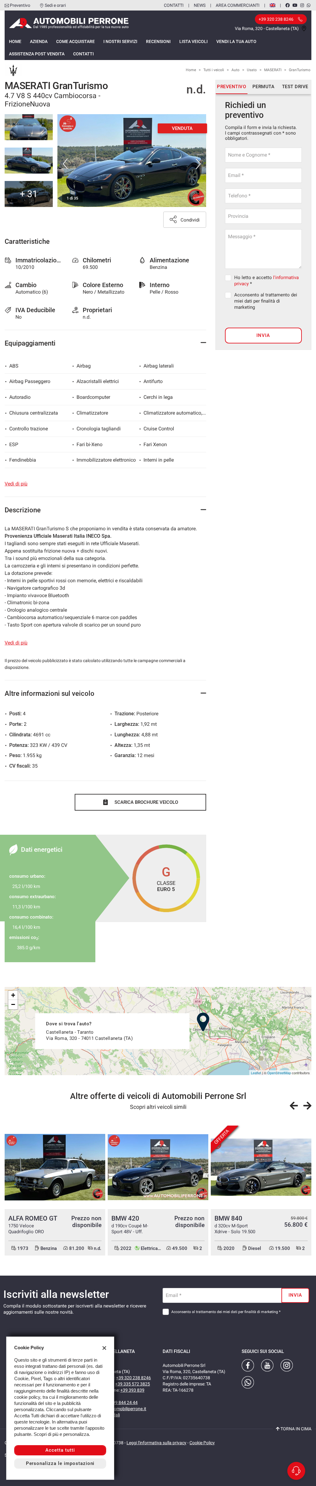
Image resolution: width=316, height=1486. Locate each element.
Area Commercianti (238, 5)
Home (15, 41)
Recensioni (158, 41)
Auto (235, 70)
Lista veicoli (193, 41)
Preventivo (20, 5)
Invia (263, 335)
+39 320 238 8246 (133, 1377)
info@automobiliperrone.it (121, 1408)
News (200, 5)
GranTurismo (299, 70)
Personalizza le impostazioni (60, 1463)
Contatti (174, 5)
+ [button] (13, 995)
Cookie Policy (202, 1442)
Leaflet (256, 1072)
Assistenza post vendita (36, 53)
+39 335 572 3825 (132, 1383)
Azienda (39, 41)
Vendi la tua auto (236, 41)
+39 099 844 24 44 (120, 1402)
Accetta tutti (60, 1450)
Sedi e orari (55, 5)
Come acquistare (75, 41)
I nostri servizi (120, 41)
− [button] (13, 1004)
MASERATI (272, 70)
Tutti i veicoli (213, 70)
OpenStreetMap (279, 1072)
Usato (252, 70)
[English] (272, 4)
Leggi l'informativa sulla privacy (156, 1442)
